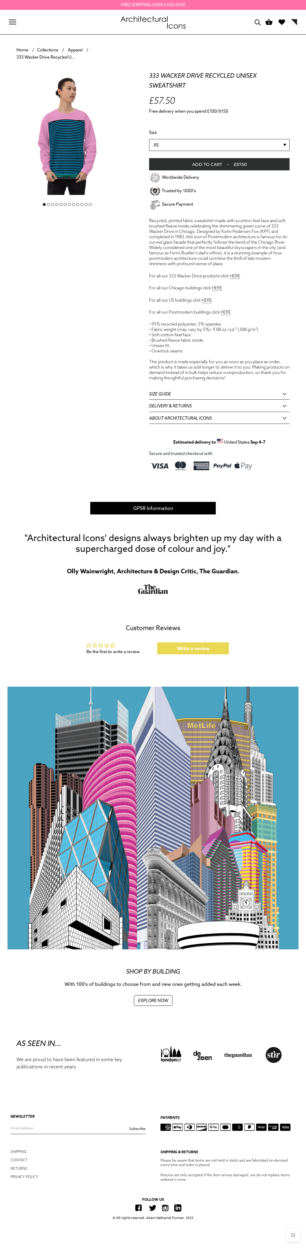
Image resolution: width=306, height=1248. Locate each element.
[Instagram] (165, 1208)
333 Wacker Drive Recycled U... (45, 57)
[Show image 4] (56, 204)
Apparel (75, 50)
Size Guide (160, 394)
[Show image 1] (44, 204)
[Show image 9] (77, 204)
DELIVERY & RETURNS (170, 406)
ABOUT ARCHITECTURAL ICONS (180, 418)
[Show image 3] (52, 204)
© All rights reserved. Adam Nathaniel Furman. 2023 (153, 1218)
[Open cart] (269, 22)
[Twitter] (152, 1208)
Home (22, 50)
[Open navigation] (12, 22)
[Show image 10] (81, 204)
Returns (18, 1168)
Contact (18, 1160)
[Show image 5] (60, 204)
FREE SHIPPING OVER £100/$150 (153, 4)
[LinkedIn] (177, 1208)
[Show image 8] (73, 204)
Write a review (193, 648)
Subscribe (137, 1128)
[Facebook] (138, 1208)
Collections (47, 50)
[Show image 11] (86, 204)
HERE (235, 276)
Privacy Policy (24, 1176)
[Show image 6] (65, 204)
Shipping (18, 1151)
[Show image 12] (90, 204)
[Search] (258, 22)
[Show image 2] (48, 204)
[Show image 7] (69, 204)
